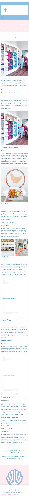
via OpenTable (12, 271)
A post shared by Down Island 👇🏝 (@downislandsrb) (14, 394)
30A (15, 37)
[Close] (27, 486)
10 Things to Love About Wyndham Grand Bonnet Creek (14, 457)
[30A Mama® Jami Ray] (14, 10)
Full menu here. (17, 275)
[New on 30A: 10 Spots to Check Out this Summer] (14, 58)
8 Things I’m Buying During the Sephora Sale (14, 451)
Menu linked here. (23, 444)
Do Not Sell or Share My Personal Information (11, 494)
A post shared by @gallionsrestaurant (15, 316)
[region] (14, 491)
